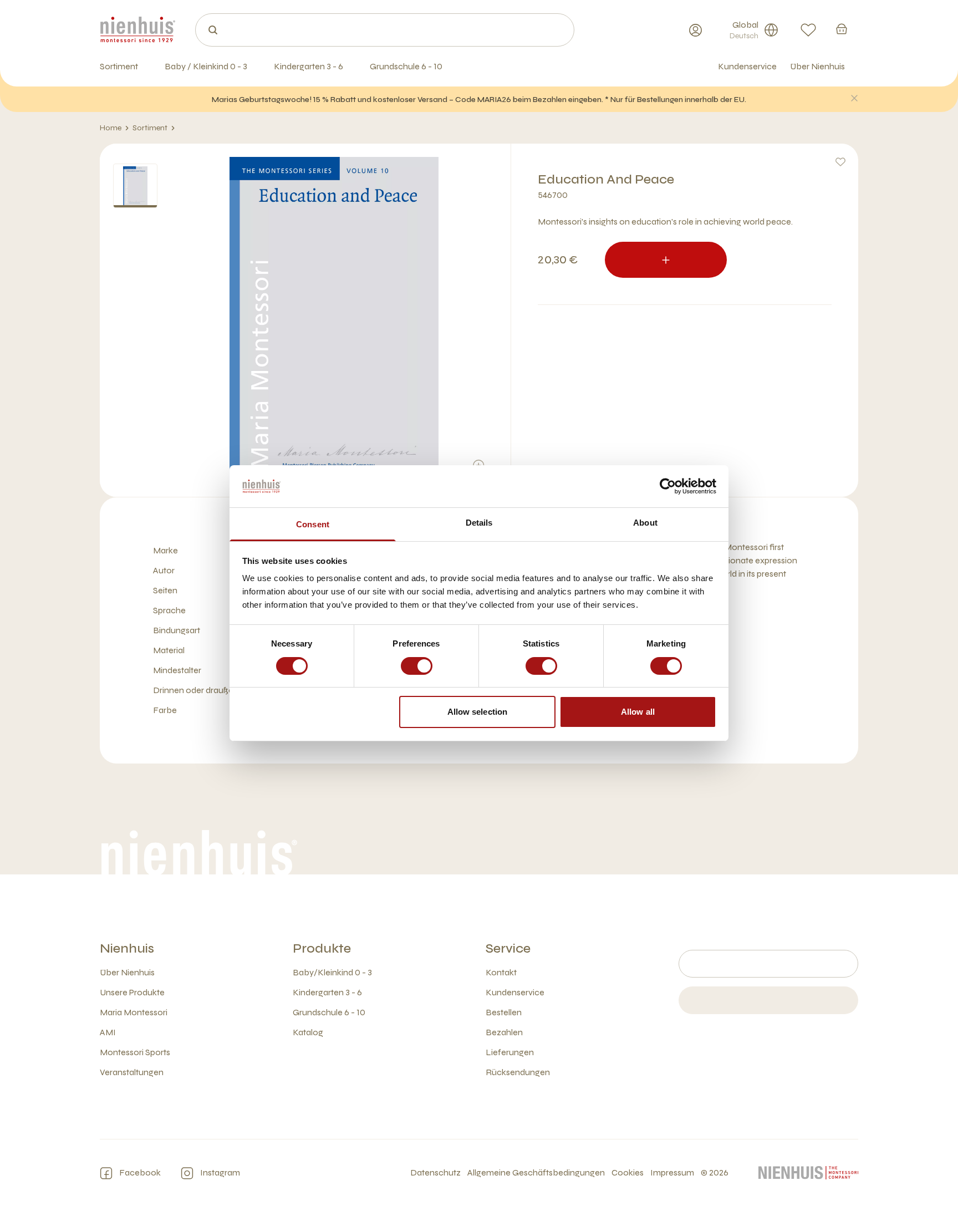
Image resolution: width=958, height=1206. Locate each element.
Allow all (638, 711)
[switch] (416, 666)
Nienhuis (127, 948)
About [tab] (645, 522)
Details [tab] (479, 522)
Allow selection (477, 711)
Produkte (322, 948)
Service (508, 948)
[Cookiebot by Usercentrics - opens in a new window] (667, 486)
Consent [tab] (312, 524)
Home (110, 128)
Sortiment (150, 128)
